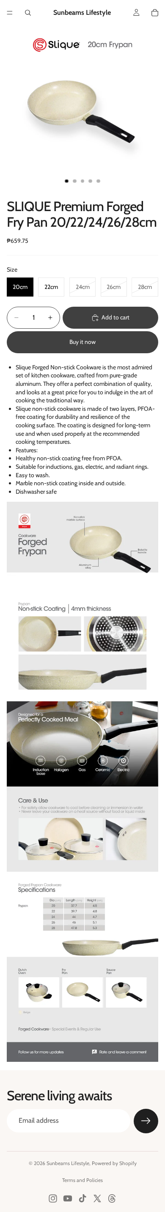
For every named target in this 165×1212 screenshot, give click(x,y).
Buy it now (82, 342)
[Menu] (9, 12)
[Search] (28, 12)
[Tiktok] (82, 1198)
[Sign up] (146, 1121)
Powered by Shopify (114, 1163)
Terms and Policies (82, 1180)
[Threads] (112, 1198)
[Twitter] (97, 1198)
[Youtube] (68, 1198)
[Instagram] (53, 1198)
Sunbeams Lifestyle (68, 1163)
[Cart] (155, 12)
